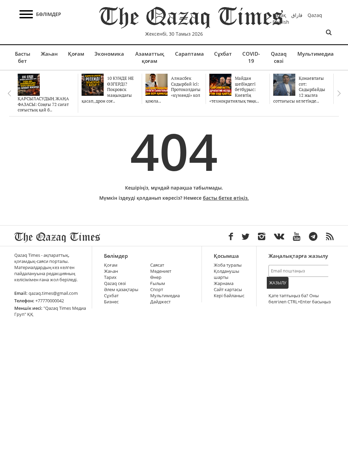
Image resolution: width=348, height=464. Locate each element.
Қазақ (279, 15)
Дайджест (160, 302)
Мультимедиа (315, 53)
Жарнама (223, 283)
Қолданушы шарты (226, 274)
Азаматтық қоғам (149, 57)
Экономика (109, 53)
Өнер (155, 277)
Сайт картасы (228, 289)
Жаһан (49, 53)
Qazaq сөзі (278, 57)
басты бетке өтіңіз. (226, 198)
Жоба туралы (228, 265)
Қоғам (76, 53)
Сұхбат (223, 53)
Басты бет (22, 57)
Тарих (110, 277)
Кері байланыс (229, 296)
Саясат (157, 265)
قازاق (296, 15)
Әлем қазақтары (121, 289)
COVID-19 (251, 57)
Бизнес (111, 302)
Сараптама (189, 53)
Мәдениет (160, 271)
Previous (9, 93)
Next (338, 93)
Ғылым (157, 283)
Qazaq (315, 15)
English (281, 22)
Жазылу (277, 283)
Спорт (156, 289)
